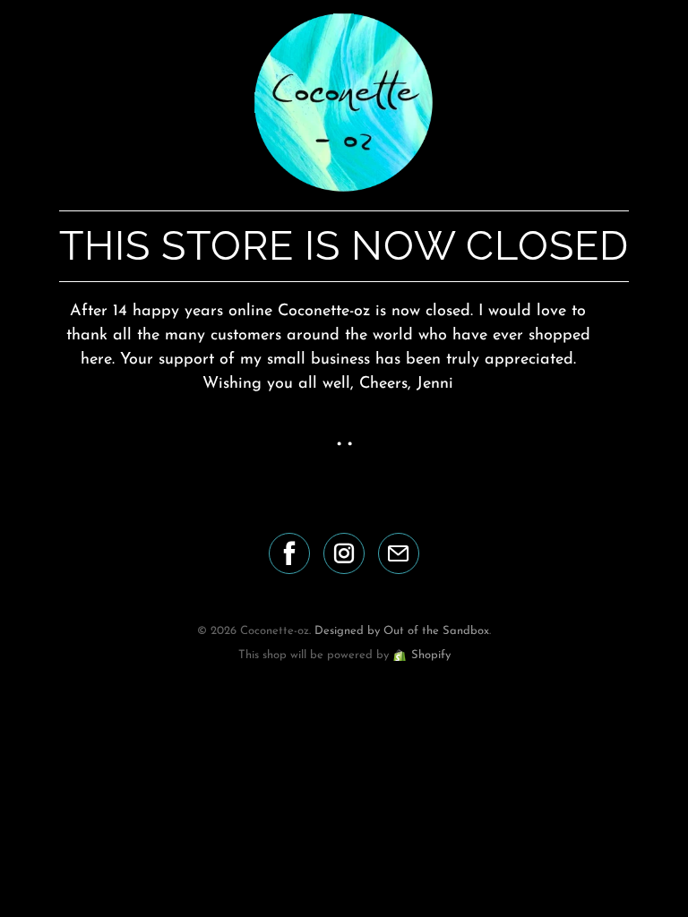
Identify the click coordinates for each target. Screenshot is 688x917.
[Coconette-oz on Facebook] (289, 553)
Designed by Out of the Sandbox (401, 631)
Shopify (431, 655)
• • (344, 444)
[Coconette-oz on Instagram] (344, 553)
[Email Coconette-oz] (398, 553)
